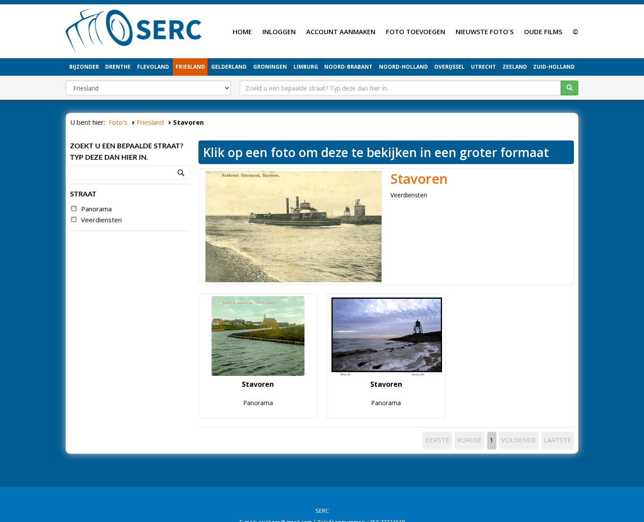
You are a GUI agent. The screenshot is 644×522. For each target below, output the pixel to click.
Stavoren (419, 179)
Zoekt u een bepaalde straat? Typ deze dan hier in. (126, 152)
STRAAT (83, 194)
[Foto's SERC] (134, 30)
